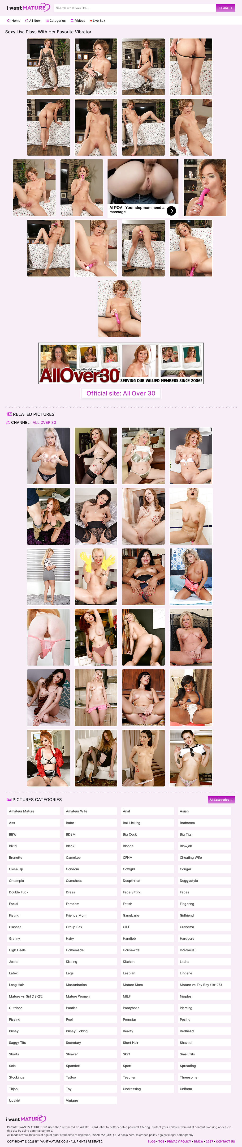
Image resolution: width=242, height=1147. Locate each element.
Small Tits (187, 1054)
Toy (69, 1089)
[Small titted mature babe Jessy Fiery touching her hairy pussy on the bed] (48, 456)
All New (34, 20)
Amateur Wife (76, 811)
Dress (70, 892)
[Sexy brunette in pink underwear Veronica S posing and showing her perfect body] (143, 516)
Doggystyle (189, 881)
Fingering (187, 904)
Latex (13, 973)
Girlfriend (187, 915)
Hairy (70, 938)
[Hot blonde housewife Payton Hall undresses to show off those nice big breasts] (191, 637)
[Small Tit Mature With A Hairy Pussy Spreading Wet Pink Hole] (48, 697)
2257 (209, 1141)
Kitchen (128, 962)
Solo (12, 1066)
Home (15, 20)
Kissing (71, 962)
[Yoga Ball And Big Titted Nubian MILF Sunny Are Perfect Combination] (191, 697)
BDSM (71, 834)
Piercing (186, 1008)
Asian (184, 811)
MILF (127, 996)
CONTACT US (225, 1141)
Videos (79, 20)
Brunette (15, 857)
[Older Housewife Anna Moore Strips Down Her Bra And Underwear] (143, 456)
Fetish (127, 904)
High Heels (17, 950)
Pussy (14, 1031)
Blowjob (186, 846)
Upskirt (14, 1100)
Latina (184, 962)
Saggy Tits (17, 1043)
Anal (126, 811)
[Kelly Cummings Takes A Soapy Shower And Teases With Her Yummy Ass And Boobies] (191, 516)
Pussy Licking (77, 1031)
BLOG (152, 1141)
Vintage (72, 1100)
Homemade (75, 950)
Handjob (129, 938)
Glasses (15, 927)
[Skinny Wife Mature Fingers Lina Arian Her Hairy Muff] (143, 758)
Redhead (187, 1031)
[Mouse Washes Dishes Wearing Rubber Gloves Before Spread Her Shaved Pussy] (96, 576)
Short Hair (130, 1043)
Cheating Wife (191, 857)
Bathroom (187, 823)
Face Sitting (132, 892)
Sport (127, 1066)
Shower (72, 1054)
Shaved (186, 1043)
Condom (72, 869)
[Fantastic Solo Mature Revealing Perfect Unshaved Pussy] (48, 576)
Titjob (13, 1089)
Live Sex (98, 20)
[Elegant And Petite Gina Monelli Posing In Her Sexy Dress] (191, 456)
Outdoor (15, 1008)
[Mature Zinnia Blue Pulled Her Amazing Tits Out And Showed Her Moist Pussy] (96, 637)
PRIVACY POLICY (179, 1141)
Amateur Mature (21, 811)
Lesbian (129, 973)
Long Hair (16, 985)
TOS (161, 1141)
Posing (185, 1019)
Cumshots (74, 881)
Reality (128, 1031)
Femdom (72, 904)
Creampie (16, 881)
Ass (12, 823)
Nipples (186, 996)
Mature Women (78, 996)
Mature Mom (133, 985)
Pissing (14, 1019)
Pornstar (129, 1019)
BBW (13, 834)
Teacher (129, 1077)
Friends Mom (76, 915)
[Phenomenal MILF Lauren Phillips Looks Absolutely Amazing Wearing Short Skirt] (48, 758)
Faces (184, 892)
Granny (14, 938)
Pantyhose (131, 1008)
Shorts (14, 1054)
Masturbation (76, 985)
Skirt (126, 1054)
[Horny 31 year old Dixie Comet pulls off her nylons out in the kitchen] (143, 697)
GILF (126, 927)
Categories (57, 20)
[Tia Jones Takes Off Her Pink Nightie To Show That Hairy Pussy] (48, 637)
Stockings (17, 1077)
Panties (72, 1008)
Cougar (185, 869)
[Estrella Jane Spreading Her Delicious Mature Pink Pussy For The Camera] (143, 576)
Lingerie (186, 973)
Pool (69, 1019)
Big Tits (186, 834)
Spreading (188, 1066)
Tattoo (71, 1077)
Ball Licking (131, 823)
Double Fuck (18, 892)
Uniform (186, 1089)
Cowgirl (129, 869)
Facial (13, 904)
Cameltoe (73, 857)
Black (70, 846)
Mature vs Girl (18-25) (26, 996)
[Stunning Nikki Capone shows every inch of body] (191, 576)
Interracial (187, 950)
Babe (70, 823)
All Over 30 (44, 422)
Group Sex (74, 927)
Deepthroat (131, 881)
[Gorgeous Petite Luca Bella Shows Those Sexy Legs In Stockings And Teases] (96, 456)
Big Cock (130, 834)
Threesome (188, 1077)
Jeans (13, 962)
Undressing (132, 1089)
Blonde (128, 846)
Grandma (187, 927)
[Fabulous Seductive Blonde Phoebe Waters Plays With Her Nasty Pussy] (96, 758)
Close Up (16, 869)
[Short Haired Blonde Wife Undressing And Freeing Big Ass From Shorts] (96, 697)
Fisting (14, 915)
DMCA (198, 1141)
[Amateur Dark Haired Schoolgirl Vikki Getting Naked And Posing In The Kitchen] (191, 758)
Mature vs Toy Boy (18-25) (201, 985)
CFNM (128, 857)
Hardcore (187, 938)
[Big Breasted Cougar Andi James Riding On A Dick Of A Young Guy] (48, 516)
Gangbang (131, 915)
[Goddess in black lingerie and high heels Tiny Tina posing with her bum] (96, 516)
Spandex (73, 1066)
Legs (70, 973)
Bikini (13, 846)
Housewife (131, 950)
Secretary (73, 1043)
